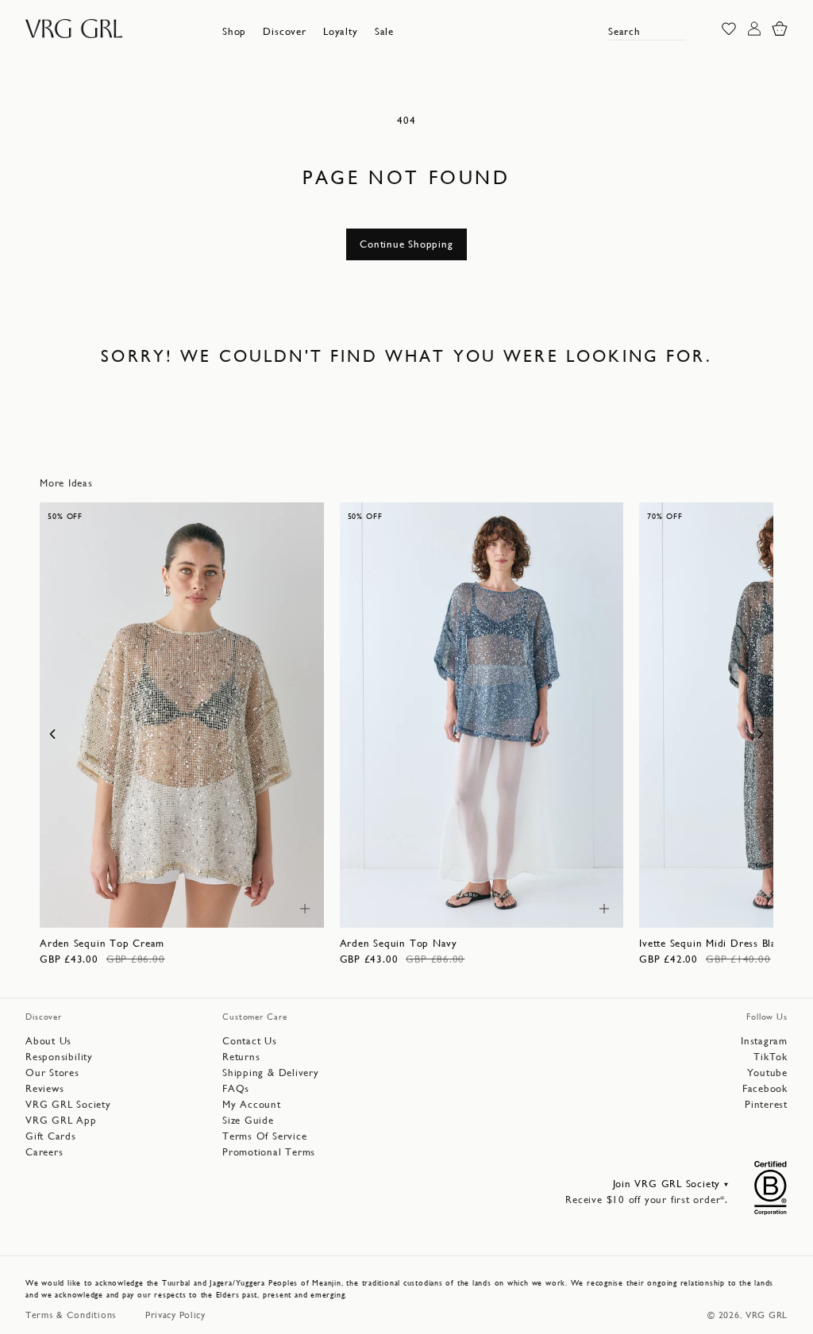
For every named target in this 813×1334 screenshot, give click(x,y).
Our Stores (52, 1072)
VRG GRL (767, 1315)
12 (206, 907)
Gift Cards (50, 1136)
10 (172, 907)
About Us (48, 1041)
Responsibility (59, 1057)
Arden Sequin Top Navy (398, 943)
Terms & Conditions (71, 1315)
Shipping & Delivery (270, 1072)
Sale (384, 31)
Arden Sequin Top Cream (102, 943)
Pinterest (766, 1104)
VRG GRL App (61, 1120)
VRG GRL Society (68, 1104)
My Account (251, 1104)
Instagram (764, 1041)
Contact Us (249, 1041)
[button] (234, 31)
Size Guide (248, 1120)
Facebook (765, 1088)
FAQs (235, 1088)
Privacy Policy (175, 1315)
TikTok (770, 1057)
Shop (234, 31)
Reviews (44, 1088)
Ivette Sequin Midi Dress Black (713, 943)
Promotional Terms (268, 1152)
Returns (241, 1057)
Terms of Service (264, 1136)
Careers (44, 1152)
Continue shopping (406, 244)
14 (239, 907)
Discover (284, 31)
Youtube (767, 1072)
